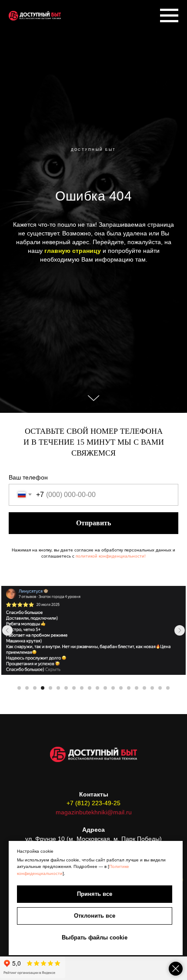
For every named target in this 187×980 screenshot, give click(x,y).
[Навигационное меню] (169, 16)
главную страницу (72, 537)
